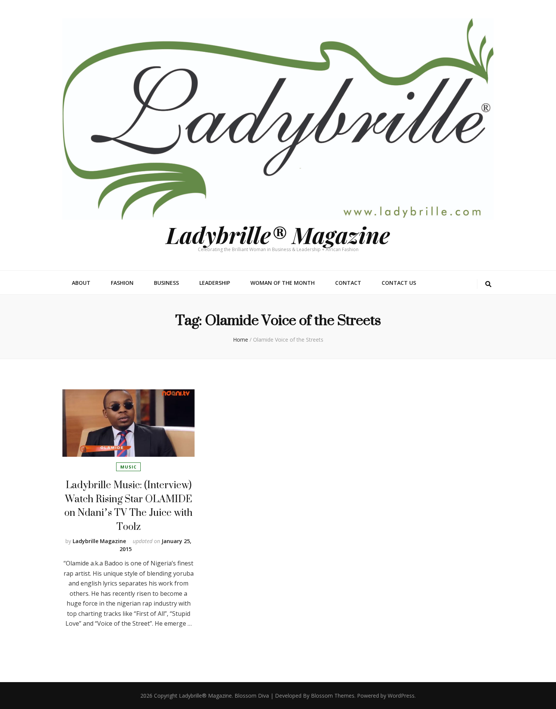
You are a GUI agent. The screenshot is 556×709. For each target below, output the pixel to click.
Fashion (122, 282)
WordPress (401, 695)
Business (166, 282)
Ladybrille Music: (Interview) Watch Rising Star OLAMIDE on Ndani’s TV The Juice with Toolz (128, 505)
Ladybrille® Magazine (278, 234)
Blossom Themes (332, 695)
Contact (348, 282)
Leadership (214, 282)
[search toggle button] (488, 284)
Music (128, 467)
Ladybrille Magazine (99, 541)
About (81, 282)
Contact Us (399, 282)
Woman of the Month (282, 282)
